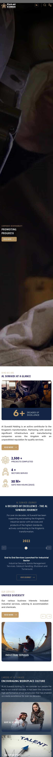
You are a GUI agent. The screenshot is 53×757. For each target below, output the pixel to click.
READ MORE (7, 241)
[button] (29, 330)
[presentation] (4, 548)
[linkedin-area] (36, 5)
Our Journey (25, 577)
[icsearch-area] (44, 5)
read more (8, 447)
